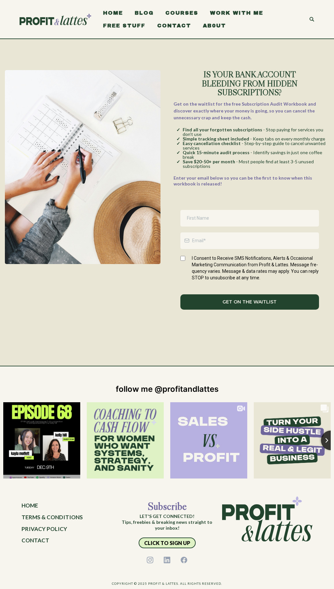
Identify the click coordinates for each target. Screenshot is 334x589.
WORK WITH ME (236, 13)
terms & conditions (52, 517)
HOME (113, 13)
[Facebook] (183, 560)
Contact (35, 540)
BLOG (144, 13)
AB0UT (214, 25)
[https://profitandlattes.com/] (55, 19)
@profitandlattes (187, 389)
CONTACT (174, 25)
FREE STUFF (124, 25)
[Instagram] (150, 560)
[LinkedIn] (167, 560)
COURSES (181, 13)
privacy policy (44, 528)
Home (30, 505)
